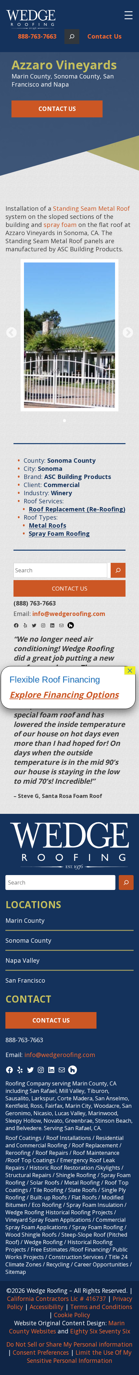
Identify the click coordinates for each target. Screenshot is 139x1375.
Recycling (58, 1264)
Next (128, 333)
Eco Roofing (47, 1205)
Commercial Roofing (41, 1145)
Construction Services (76, 1257)
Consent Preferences (41, 1352)
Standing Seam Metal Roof (91, 208)
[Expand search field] (71, 36)
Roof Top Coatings (31, 1160)
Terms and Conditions (101, 1307)
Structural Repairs (28, 1175)
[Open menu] (128, 15)
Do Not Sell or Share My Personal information (69, 1344)
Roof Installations (68, 1138)
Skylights (108, 1167)
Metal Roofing (82, 1182)
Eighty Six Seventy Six (100, 1331)
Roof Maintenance (96, 1152)
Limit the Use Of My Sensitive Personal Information (79, 1356)
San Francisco (25, 980)
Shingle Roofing (76, 1175)
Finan (53, 694)
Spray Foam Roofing (97, 1227)
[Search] (118, 570)
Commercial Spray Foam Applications (65, 1223)
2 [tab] (74, 419)
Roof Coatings (23, 1138)
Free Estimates (49, 1249)
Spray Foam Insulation (94, 1205)
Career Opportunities (101, 1264)
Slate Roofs (82, 1190)
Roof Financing (90, 1249)
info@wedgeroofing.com (59, 1055)
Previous (11, 333)
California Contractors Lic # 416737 (56, 1298)
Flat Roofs (84, 1197)
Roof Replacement (95, 1145)
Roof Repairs (51, 1152)
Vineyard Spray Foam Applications (48, 1219)
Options (100, 694)
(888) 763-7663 (34, 603)
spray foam (60, 225)
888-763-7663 (37, 36)
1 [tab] (64, 419)
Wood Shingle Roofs (31, 1234)
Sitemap (15, 1272)
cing (74, 694)
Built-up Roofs (48, 1197)
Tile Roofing (48, 1190)
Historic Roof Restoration (61, 1167)
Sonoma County (28, 940)
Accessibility (46, 1307)
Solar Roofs (45, 1182)
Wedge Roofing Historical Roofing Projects (59, 1212)
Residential (109, 1138)
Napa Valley (22, 960)
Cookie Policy (72, 1315)
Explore (25, 694)
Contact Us (104, 36)
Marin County (25, 920)
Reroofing (18, 1152)
